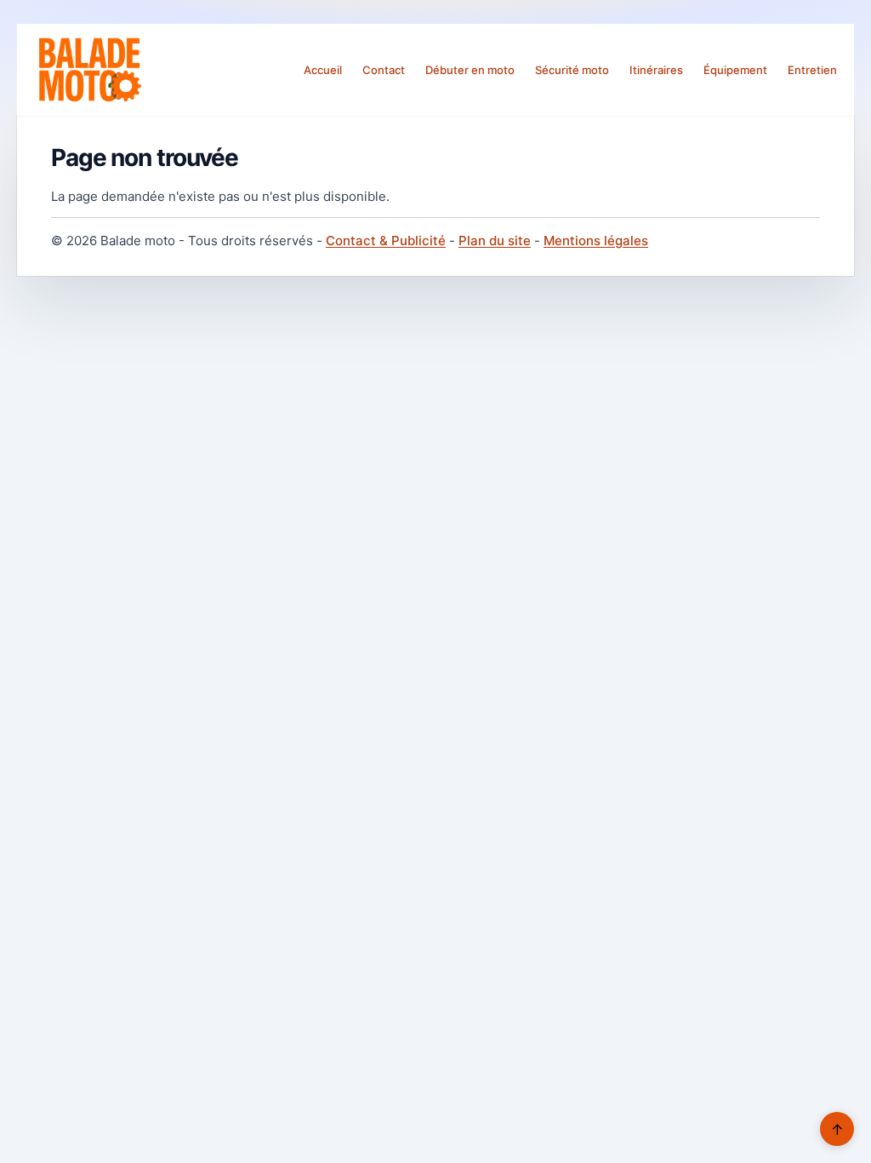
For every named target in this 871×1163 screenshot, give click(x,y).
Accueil (323, 70)
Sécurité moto (572, 70)
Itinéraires (656, 70)
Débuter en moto (470, 70)
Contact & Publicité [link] (386, 240)
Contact (383, 70)
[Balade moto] (88, 70)
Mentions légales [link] (596, 240)
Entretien (812, 70)
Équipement (735, 70)
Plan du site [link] (494, 240)
